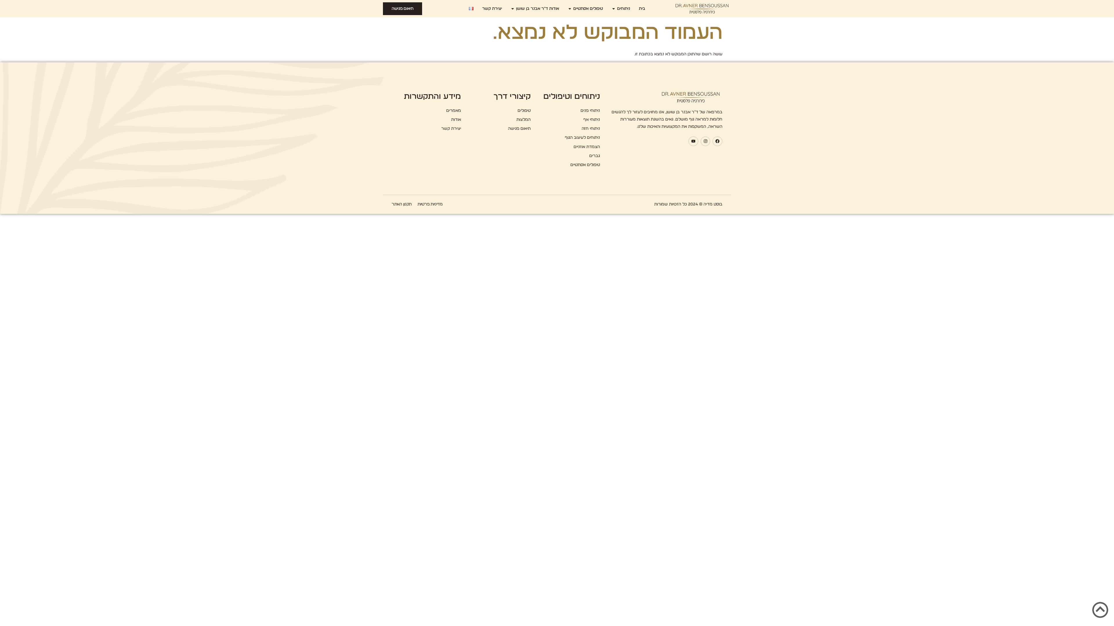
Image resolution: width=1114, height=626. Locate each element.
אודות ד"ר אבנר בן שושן (537, 9)
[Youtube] (693, 141)
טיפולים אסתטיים (588, 9)
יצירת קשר (492, 9)
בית (642, 9)
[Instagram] (705, 141)
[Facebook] (717, 141)
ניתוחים (623, 9)
